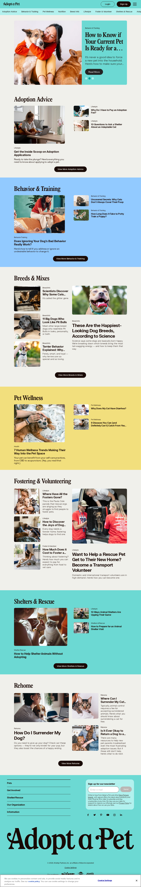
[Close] (137, 881)
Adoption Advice (9, 11)
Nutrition (62, 11)
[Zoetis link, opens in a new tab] (90, 873)
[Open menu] (135, 4)
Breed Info (74, 11)
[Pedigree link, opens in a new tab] (80, 874)
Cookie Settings (71, 868)
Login (107, 4)
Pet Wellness (48, 11)
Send (126, 789)
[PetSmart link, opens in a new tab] (68, 874)
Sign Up (124, 4)
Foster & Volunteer (103, 11)
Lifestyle (87, 11)
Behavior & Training (29, 11)
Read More (94, 72)
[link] (124, 803)
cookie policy (34, 881)
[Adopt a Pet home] (11, 4)
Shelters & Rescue (124, 11)
